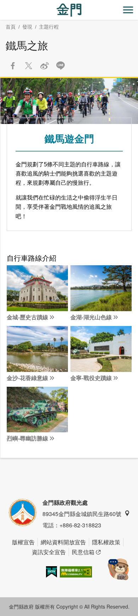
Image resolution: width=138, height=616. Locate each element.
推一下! (29, 66)
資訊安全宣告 (49, 552)
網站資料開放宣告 (63, 542)
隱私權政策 (106, 542)
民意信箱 (83, 552)
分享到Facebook (13, 66)
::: (2, 4)
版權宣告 (23, 542)
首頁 (11, 27)
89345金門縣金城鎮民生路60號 (81, 514)
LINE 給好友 (60, 66)
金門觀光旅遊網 (69, 10)
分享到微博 (45, 66)
